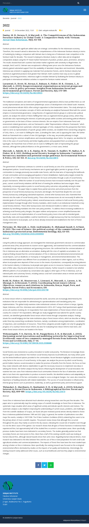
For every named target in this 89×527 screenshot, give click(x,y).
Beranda (6, 18)
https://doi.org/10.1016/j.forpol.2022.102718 (25, 290)
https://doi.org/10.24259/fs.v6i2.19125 (22, 93)
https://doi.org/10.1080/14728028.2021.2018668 (27, 343)
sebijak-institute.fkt (50, 30)
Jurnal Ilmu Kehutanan (15, 39)
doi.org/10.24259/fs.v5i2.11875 (42, 158)
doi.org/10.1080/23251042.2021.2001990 (23, 234)
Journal (13, 18)
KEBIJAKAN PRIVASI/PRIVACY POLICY (74, 520)
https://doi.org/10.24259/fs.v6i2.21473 (45, 391)
